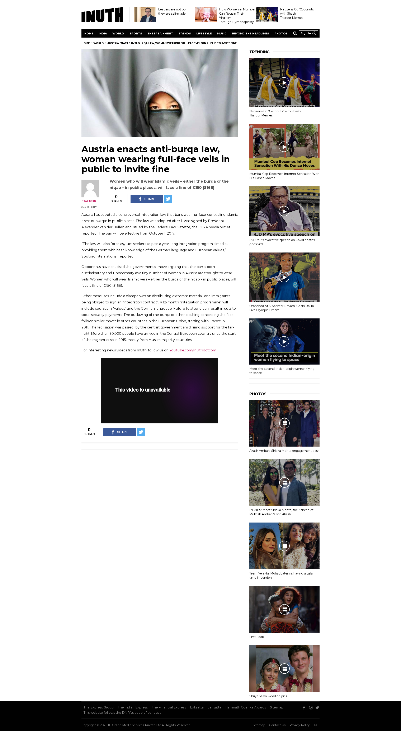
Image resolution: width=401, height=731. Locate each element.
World (118, 33)
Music (222, 33)
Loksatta (197, 707)
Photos (281, 33)
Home (88, 33)
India (103, 33)
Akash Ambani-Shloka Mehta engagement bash (284, 451)
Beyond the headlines (250, 33)
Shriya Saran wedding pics (268, 696)
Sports (135, 33)
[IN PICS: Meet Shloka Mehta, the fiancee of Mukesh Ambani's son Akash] (284, 482)
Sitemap (276, 707)
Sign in (306, 33)
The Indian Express (133, 707)
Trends (185, 33)
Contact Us (277, 725)
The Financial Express (169, 707)
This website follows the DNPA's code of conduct (122, 713)
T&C (317, 725)
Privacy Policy (299, 725)
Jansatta (214, 707)
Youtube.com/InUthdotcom (192, 350)
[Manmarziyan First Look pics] (284, 609)
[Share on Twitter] (168, 199)
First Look (256, 637)
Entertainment (160, 33)
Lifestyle (204, 33)
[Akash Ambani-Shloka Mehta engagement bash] (284, 423)
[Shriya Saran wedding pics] (284, 668)
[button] (308, 33)
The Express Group (99, 707)
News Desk (88, 200)
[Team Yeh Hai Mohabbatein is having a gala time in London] (284, 546)
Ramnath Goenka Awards (245, 707)
